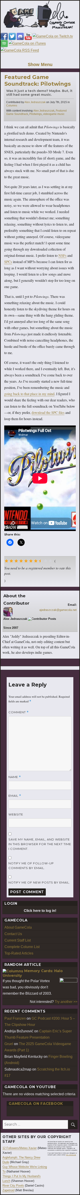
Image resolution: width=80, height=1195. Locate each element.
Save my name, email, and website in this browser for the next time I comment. (39, 844)
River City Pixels (13, 1185)
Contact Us (13, 934)
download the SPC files (48, 412)
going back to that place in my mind (29, 393)
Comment (18, 712)
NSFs (62, 255)
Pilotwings (35, 114)
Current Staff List (17, 940)
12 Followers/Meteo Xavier (19, 1148)
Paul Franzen (15, 1018)
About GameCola (18, 927)
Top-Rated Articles (18, 953)
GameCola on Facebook (36, 1104)
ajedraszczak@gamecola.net (58, 610)
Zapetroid (8, 1190)
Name (14, 777)
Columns (11, 105)
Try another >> (66, 1002)
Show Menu (40, 64)
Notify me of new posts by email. (39, 882)
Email (14, 796)
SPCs (8, 261)
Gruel (8, 1044)
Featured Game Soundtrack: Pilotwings (37, 80)
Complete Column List (22, 947)
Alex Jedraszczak (35, 102)
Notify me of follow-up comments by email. (31, 865)
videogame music (53, 114)
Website (15, 814)
